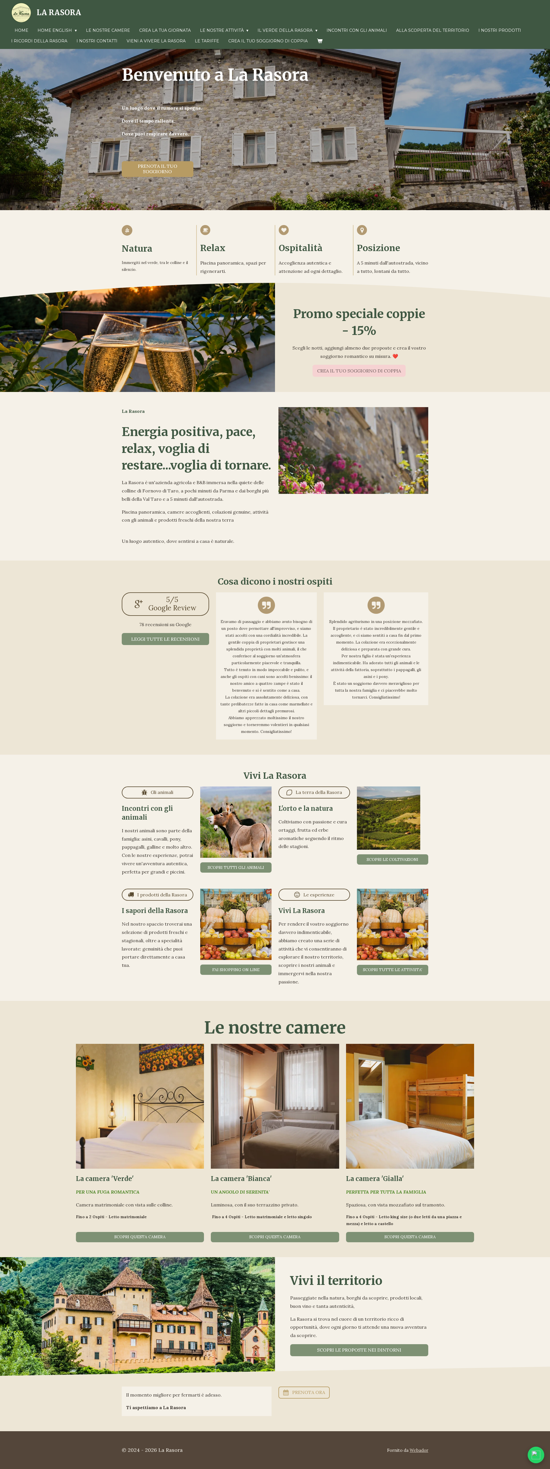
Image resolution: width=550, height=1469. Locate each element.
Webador (419, 1450)
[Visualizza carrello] (320, 41)
